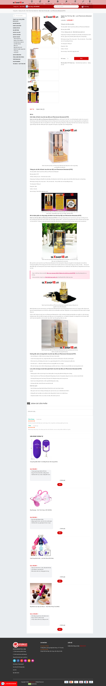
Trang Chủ (16, 6)
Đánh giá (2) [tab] (40, 109)
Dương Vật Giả (16, 27)
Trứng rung (16, 50)
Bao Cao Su (15, 21)
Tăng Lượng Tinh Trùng (18, 57)
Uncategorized (16, 61)
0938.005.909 (83, 646)
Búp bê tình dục (16, 23)
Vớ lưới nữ (16, 52)
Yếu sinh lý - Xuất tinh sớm (19, 63)
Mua (81, 58)
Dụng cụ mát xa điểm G (18, 40)
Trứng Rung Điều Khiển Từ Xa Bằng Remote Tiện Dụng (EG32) (44, 461)
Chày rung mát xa (17, 38)
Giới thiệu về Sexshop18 (18, 664)
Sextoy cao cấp (16, 32)
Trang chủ (15, 10)
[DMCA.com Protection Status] (32, 683)
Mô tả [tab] (32, 109)
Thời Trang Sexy (17, 59)
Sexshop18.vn (32, 682)
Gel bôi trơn (16, 30)
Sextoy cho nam (16, 34)
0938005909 (10, 684)
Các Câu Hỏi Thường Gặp (18, 667)
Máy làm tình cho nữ (18, 47)
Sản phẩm (22, 6)
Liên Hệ (14, 669)
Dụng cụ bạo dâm (17, 25)
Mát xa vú (16, 45)
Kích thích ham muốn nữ (32, 10)
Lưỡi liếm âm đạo (17, 43)
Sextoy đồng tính (17, 54)
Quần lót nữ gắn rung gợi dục (19, 49)
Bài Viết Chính (16, 672)
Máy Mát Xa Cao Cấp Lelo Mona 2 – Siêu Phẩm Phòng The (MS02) (44, 606)
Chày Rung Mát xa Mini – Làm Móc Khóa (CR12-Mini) (42, 558)
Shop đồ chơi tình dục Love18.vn (20, 657)
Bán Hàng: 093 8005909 (33, 6)
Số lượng (63, 58)
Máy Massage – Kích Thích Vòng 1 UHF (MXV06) (41, 510)
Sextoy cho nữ (22, 10)
